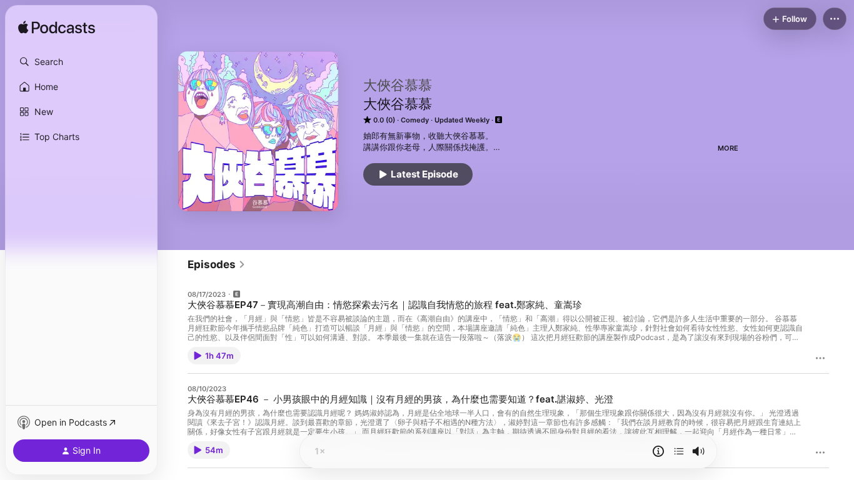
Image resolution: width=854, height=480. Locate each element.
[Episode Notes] (658, 451)
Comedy (415, 120)
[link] (217, 264)
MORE (728, 148)
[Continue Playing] (678, 451)
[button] (81, 61)
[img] (56, 28)
